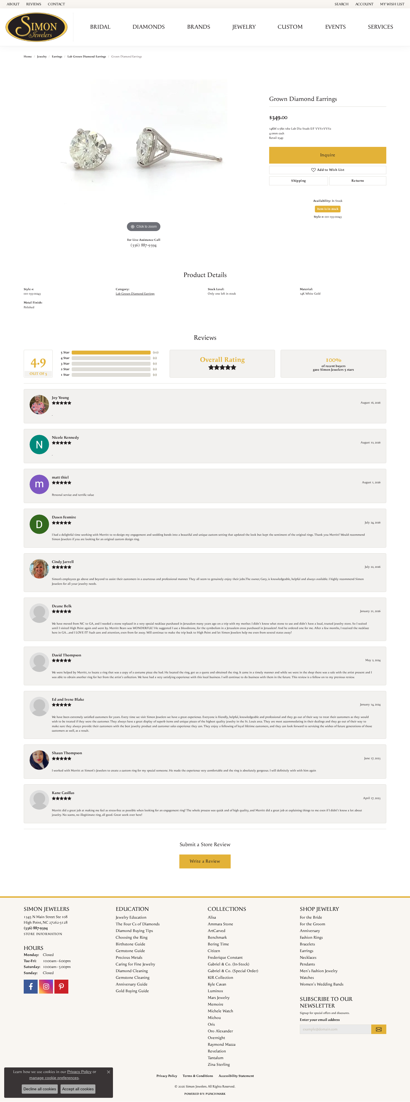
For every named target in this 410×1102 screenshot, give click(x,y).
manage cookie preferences (54, 1078)
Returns (357, 181)
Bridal (100, 27)
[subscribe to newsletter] (378, 1029)
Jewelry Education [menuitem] (131, 917)
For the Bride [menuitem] (311, 917)
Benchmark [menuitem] (217, 937)
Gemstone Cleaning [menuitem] (132, 977)
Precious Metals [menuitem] (129, 957)
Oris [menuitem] (211, 1024)
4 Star (65, 358)
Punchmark (215, 1094)
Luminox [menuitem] (215, 991)
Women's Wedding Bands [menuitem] (321, 984)
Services (380, 27)
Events (335, 27)
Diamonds (148, 27)
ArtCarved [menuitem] (216, 930)
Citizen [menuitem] (214, 950)
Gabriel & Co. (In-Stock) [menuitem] (228, 964)
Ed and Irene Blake (68, 699)
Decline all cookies (39, 1089)
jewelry (42, 56)
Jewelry (244, 27)
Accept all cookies (78, 1089)
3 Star (65, 363)
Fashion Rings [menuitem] (311, 937)
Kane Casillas (63, 792)
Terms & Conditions (198, 1076)
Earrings (57, 56)
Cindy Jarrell (63, 561)
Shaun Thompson (67, 753)
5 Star (65, 352)
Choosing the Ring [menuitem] (132, 937)
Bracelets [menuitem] (307, 944)
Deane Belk (62, 606)
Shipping (298, 181)
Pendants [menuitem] (307, 964)
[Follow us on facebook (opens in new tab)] (31, 987)
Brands (198, 27)
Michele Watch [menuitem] (220, 1011)
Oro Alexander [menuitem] (220, 1031)
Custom (290, 27)
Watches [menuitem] (307, 977)
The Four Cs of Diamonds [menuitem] (138, 924)
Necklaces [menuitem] (308, 957)
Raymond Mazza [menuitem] (221, 1044)
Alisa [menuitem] (212, 917)
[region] (143, 149)
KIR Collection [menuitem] (220, 977)
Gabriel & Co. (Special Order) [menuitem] (233, 971)
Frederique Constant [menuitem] (225, 957)
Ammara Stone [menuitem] (220, 924)
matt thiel (60, 477)
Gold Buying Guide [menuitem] (132, 991)
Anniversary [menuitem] (310, 930)
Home (28, 56)
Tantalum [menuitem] (215, 1057)
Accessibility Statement (236, 1076)
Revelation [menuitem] (217, 1051)
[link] (13, 4)
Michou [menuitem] (214, 1017)
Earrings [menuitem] (306, 950)
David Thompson (66, 655)
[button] (341, 4)
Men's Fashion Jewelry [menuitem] (318, 971)
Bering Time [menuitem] (218, 944)
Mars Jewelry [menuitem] (219, 997)
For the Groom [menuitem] (312, 924)
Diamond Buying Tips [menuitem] (134, 930)
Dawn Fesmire (64, 517)
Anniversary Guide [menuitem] (132, 984)
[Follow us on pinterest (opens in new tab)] (61, 987)
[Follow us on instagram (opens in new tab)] (46, 987)
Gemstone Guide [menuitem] (130, 950)
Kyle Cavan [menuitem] (217, 984)
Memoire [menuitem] (215, 1004)
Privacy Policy (166, 1076)
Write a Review (205, 861)
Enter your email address (320, 1020)
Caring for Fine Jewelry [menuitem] (135, 964)
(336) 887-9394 (144, 245)
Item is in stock (327, 209)
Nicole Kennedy (65, 437)
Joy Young (60, 397)
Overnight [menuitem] (216, 1037)
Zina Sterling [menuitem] (219, 1064)
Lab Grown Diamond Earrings (86, 56)
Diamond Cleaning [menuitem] (132, 971)
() (155, 352)
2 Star (65, 369)
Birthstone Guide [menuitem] (130, 944)
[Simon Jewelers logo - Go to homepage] (38, 27)
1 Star (65, 375)
